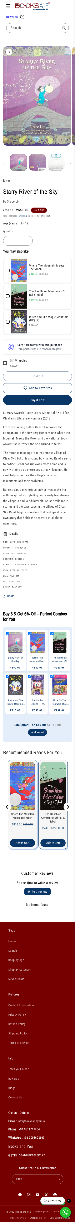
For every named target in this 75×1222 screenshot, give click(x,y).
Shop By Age (16, 960)
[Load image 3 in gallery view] (56, 162)
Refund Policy (17, 1024)
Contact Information (21, 1005)
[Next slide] (68, 807)
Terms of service (17, 1218)
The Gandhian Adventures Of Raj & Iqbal (53, 817)
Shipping (23, 216)
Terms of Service (18, 1042)
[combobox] (37, 28)
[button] (8, 6)
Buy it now (37, 400)
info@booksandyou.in (31, 1121)
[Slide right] (70, 163)
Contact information (60, 1218)
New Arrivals (16, 979)
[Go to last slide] (7, 807)
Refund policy (42, 1211)
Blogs (11, 1088)
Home (12, 941)
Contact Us (15, 1097)
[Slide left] (4, 163)
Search (12, 950)
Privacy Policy (17, 1014)
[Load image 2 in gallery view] (37, 162)
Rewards (12, 17)
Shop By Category (19, 969)
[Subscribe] (58, 1179)
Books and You (23, 1211)
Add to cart (37, 732)
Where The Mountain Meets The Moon (23, 816)
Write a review (37, 892)
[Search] (64, 28)
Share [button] (11, 596)
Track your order (18, 1069)
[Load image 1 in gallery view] (18, 162)
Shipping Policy (18, 1033)
